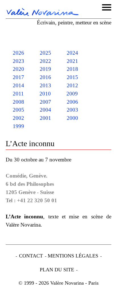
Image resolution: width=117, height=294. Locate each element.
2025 (45, 53)
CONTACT (31, 256)
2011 (18, 94)
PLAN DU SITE (57, 269)
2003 (72, 110)
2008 (18, 102)
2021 (72, 61)
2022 (45, 61)
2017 (18, 77)
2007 (45, 102)
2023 (18, 61)
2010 (45, 94)
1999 (18, 126)
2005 (18, 110)
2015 (72, 77)
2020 (18, 69)
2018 (72, 69)
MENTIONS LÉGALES (73, 256)
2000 (72, 118)
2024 (72, 53)
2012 (72, 85)
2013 (45, 85)
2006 (72, 102)
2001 (45, 118)
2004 (45, 110)
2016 (45, 77)
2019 (45, 69)
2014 (18, 85)
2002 (18, 118)
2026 (18, 53)
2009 (72, 94)
